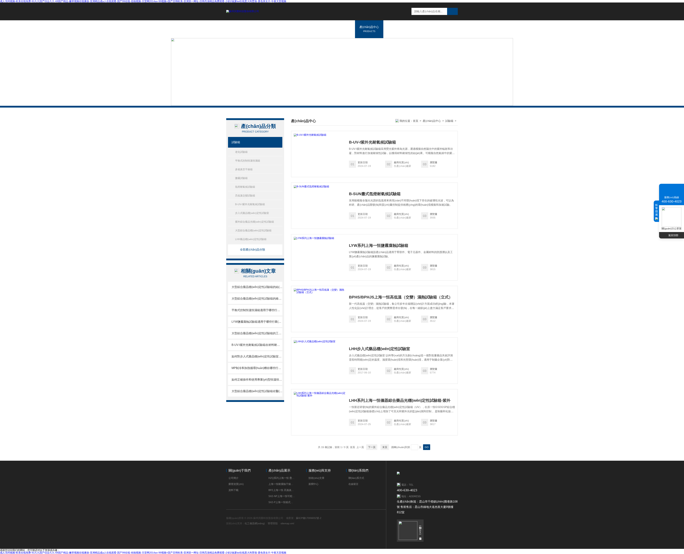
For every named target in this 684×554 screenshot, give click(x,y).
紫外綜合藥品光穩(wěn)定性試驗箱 (254, 221)
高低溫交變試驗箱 (245, 195)
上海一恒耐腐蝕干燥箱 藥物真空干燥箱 (281, 484)
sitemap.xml (287, 523)
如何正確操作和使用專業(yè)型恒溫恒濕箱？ (257, 379)
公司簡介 (234, 478)
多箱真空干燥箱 (244, 169)
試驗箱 (236, 142)
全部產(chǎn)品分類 (252, 249)
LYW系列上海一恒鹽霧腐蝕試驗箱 (378, 246)
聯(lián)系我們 (437, 29)
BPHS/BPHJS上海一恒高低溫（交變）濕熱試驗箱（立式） (401, 297)
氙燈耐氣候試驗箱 (245, 186)
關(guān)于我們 (341, 29)
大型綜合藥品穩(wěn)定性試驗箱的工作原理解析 (257, 333)
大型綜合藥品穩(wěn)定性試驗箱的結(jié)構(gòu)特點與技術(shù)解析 (257, 286)
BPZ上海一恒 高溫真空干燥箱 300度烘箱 (281, 490)
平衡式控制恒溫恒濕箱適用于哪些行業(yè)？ (257, 310)
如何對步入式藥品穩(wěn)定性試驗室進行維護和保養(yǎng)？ (257, 356)
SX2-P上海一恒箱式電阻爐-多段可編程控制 (281, 502)
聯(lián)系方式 (356, 478)
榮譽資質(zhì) (236, 484)
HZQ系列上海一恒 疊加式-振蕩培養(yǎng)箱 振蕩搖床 (281, 478)
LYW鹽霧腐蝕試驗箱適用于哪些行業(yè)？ (257, 321)
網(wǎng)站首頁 (312, 29)
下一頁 (371, 447)
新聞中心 (393, 29)
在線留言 (413, 29)
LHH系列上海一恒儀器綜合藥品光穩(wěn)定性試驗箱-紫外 (399, 400)
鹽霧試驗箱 (241, 178)
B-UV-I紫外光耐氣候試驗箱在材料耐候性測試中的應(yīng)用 (257, 344)
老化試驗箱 (241, 151)
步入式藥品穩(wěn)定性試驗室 (252, 213)
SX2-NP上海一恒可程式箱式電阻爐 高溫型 (281, 496)
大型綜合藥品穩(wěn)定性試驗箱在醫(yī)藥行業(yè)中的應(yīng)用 (257, 391)
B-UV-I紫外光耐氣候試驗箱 (250, 204)
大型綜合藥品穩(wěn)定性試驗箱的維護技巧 (257, 298)
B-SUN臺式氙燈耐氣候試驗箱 (375, 194)
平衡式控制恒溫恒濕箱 (247, 160)
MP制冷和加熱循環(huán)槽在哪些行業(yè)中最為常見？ (257, 368)
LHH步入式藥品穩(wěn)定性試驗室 (379, 349)
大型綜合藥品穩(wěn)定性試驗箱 (253, 230)
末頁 (384, 447)
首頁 (415, 120)
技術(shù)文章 (316, 478)
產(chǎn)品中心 (369, 29)
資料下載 (234, 490)
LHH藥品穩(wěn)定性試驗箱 (250, 239)
